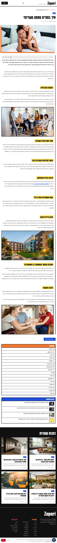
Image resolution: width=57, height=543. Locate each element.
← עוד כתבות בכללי (49, 339)
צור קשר (16, 524)
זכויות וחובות (26, 535)
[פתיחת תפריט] (23, 3)
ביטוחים (26, 524)
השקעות (26, 525)
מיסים (35, 529)
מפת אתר (16, 531)
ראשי (54, 10)
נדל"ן (36, 525)
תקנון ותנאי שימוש (14, 525)
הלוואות (26, 529)
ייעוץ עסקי (26, 531)
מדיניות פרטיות (15, 527)
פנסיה (35, 535)
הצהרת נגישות (15, 529)
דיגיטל (35, 533)
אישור (3, 540)
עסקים (35, 524)
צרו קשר (4, 3)
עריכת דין (35, 527)
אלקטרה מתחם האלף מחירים (41, 184)
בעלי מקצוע (26, 533)
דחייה (8, 540)
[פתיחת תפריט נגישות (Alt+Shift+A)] (54, 540)
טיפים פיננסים (25, 522)
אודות (16, 522)
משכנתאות (26, 527)
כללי (50, 10)
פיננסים (35, 531)
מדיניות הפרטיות (48, 541)
